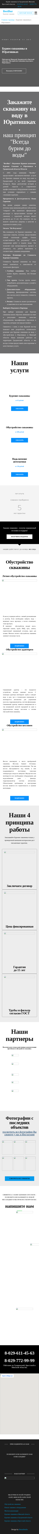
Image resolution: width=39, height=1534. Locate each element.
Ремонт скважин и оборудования (15, 1507)
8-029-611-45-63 (22, 4)
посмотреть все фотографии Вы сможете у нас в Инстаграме (19, 1133)
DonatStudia (23, 1529)
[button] (14, 71)
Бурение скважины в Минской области (17, 1514)
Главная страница (8, 20)
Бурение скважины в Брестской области (17, 1521)
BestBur (8, 11)
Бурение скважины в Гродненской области (18, 1517)
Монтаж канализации (11, 1511)
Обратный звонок (25, 13)
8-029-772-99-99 (19, 1360)
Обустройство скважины (12, 1504)
